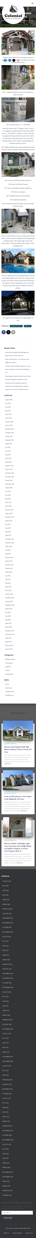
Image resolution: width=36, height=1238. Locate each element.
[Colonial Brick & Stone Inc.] (14, 3)
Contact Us (29, 1233)
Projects (27, 326)
